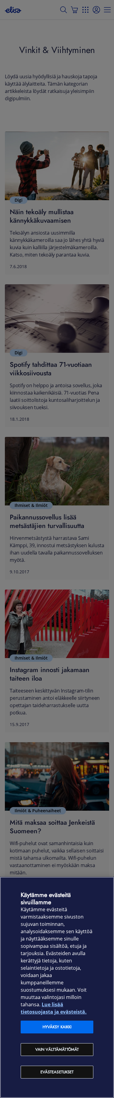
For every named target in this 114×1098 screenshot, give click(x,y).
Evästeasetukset (57, 1072)
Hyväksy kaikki (57, 1027)
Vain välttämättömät (57, 1049)
